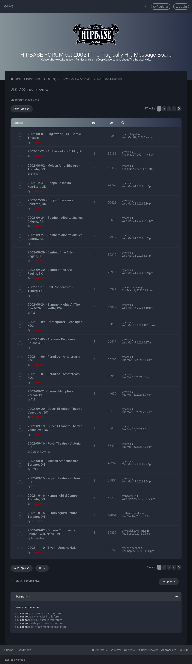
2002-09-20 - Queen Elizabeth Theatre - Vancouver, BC (56, 410)
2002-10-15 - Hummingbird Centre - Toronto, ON (53, 514)
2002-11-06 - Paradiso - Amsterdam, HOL (54, 358)
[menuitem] (8, 6)
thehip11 (36, 173)
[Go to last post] (139, 134)
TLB (33, 312)
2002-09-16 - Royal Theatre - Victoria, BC (54, 445)
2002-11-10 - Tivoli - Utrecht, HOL (52, 548)
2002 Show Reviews (30, 89)
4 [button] (174, 108)
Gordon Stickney (40, 451)
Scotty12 (130, 495)
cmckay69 (131, 134)
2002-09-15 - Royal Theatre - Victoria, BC (54, 480)
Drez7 (34, 469)
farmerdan (37, 538)
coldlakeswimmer (135, 530)
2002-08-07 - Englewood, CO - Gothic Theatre (54, 136)
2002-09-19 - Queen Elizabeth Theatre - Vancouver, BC (56, 428)
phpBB (21, 659)
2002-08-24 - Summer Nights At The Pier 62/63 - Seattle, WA (54, 306)
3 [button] (169, 108)
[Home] (96, 34)
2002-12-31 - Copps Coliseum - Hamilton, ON (50, 184)
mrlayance (37, 142)
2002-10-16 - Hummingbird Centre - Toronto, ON (53, 497)
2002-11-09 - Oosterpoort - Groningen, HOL (55, 323)
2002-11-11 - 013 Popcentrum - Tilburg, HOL (50, 289)
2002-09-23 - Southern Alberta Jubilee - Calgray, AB (56, 237)
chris (128, 151)
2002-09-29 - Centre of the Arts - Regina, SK (51, 254)
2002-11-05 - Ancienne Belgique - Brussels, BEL (51, 341)
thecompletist (133, 513)
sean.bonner (132, 287)
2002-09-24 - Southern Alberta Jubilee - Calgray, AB (56, 219)
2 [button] (164, 108)
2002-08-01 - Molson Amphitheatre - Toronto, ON (54, 462)
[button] (179, 108)
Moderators (32, 99)
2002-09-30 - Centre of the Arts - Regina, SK (51, 271)
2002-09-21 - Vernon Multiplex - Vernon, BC (50, 393)
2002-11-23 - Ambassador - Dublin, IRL (55, 151)
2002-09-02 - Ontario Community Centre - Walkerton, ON (51, 532)
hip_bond (36, 521)
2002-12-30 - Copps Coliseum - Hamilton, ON (50, 202)
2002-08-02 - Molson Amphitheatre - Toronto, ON (54, 167)
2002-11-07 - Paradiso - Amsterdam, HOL (54, 376)
